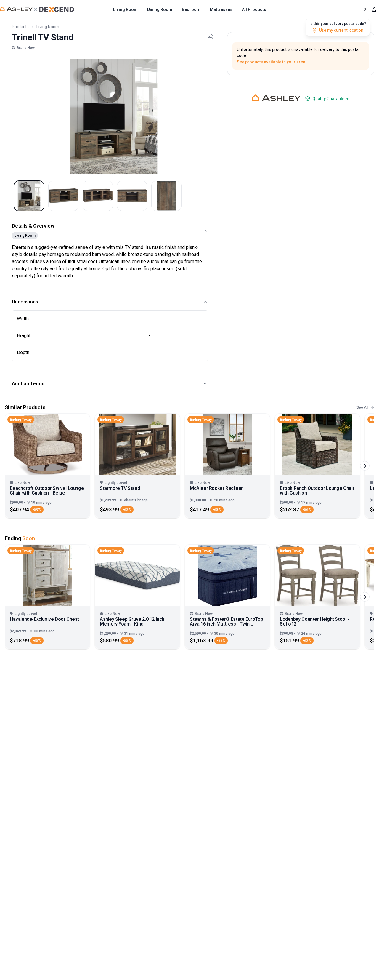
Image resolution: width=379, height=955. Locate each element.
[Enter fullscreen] (207, 67)
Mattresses (221, 9)
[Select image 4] (132, 196)
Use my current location (341, 30)
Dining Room (159, 9)
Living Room (125, 9)
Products (20, 26)
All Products (254, 9)
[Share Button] (210, 36)
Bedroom (191, 9)
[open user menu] (374, 9)
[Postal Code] (365, 9)
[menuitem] (125, 9)
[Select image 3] (98, 196)
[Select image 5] (166, 196)
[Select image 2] (63, 196)
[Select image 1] (29, 196)
